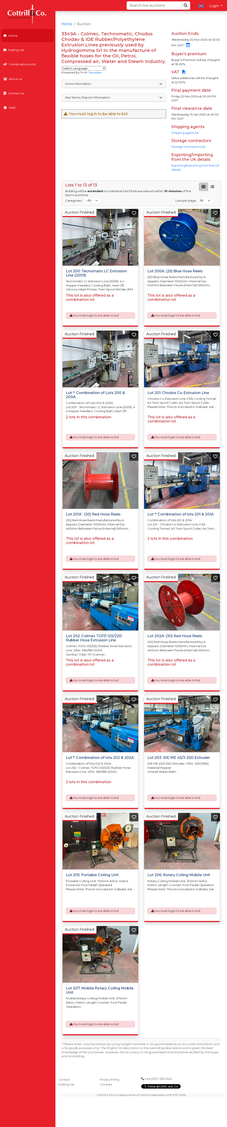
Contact (64, 1079)
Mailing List (16, 50)
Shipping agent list (185, 132)
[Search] (185, 5)
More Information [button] (78, 83)
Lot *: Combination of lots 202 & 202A (100, 758)
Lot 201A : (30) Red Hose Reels (93, 514)
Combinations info (22, 64)
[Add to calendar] (187, 45)
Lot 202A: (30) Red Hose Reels (174, 636)
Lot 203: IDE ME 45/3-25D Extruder (178, 758)
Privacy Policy (109, 1079)
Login (214, 6)
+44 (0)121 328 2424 (158, 1078)
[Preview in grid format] (203, 187)
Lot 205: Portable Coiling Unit (92, 875)
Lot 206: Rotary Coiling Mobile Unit (178, 875)
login (90, 315)
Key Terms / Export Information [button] (87, 97)
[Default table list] (212, 187)
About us (15, 79)
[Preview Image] (100, 237)
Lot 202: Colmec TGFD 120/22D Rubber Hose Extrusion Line (94, 638)
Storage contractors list (188, 146)
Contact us (16, 93)
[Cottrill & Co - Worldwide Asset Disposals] (27, 14)
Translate (95, 72)
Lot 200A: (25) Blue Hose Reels (175, 271)
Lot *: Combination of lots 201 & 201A (180, 514)
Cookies (106, 1084)
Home (13, 35)
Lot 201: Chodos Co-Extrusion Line (178, 393)
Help (12, 107)
